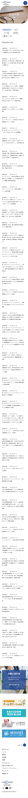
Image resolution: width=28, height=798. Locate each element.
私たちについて (5, 749)
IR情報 (3, 760)
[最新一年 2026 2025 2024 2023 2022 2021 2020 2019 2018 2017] (7, 36)
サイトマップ (5, 771)
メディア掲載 (6, 33)
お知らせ (16, 29)
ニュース (4, 752)
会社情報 (4, 757)
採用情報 (4, 773)
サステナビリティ (6, 763)
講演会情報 (15, 33)
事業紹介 (4, 754)
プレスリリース (7, 29)
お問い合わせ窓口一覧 (14, 685)
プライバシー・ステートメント (9, 768)
